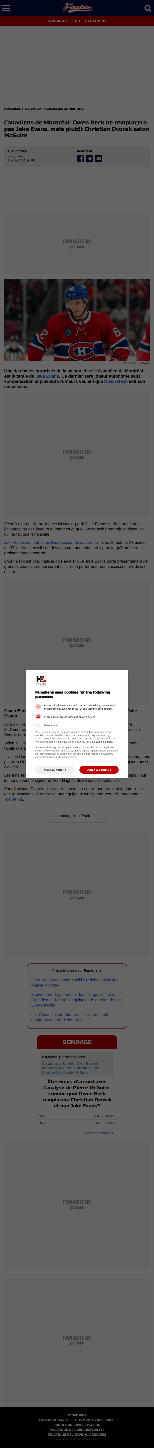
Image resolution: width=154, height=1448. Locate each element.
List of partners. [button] (104, 741)
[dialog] (77, 724)
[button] (77, 725)
